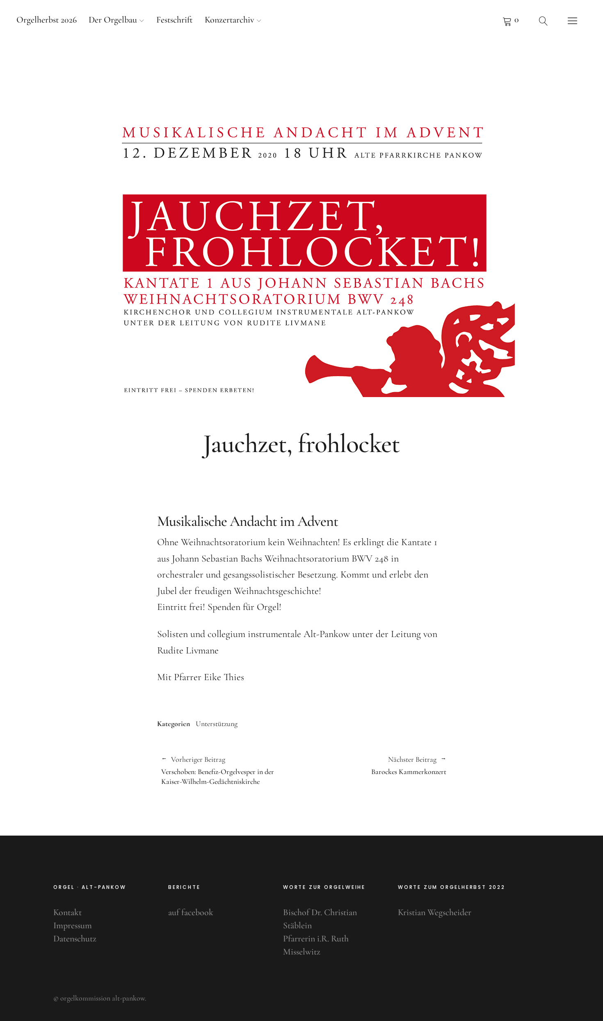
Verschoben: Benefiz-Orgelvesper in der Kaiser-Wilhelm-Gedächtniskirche (217, 770)
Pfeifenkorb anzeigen (510, 20)
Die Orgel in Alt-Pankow (301, 65)
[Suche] (543, 20)
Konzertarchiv (229, 19)
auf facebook (190, 912)
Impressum (72, 925)
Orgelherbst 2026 (46, 19)
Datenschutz (74, 938)
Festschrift (174, 19)
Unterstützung (217, 723)
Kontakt (67, 912)
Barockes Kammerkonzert (374, 766)
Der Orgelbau (113, 19)
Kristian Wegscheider (434, 912)
